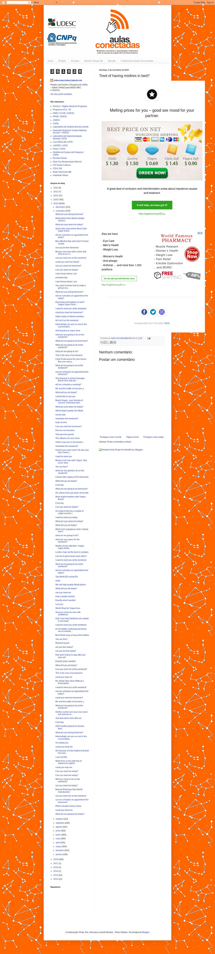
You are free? (61, 467)
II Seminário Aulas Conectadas (137, 60)
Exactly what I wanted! (65, 600)
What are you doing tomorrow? (69, 214)
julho (58, 831)
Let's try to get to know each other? (71, 556)
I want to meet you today (66, 517)
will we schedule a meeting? (68, 384)
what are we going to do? (66, 351)
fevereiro (60, 850)
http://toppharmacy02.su (152, 213)
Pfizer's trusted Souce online (68, 806)
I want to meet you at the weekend (70, 308)
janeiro (59, 854)
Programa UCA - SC (62, 109)
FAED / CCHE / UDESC (63, 113)
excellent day (61, 277)
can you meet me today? (66, 785)
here (167, 323)
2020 (56, 199)
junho (58, 835)
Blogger (145, 932)
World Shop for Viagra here (67, 608)
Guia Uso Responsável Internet (67, 162)
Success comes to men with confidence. (68, 613)
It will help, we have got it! (152, 205)
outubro (59, 819)
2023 (56, 188)
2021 (56, 195)
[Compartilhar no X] (108, 342)
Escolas (75, 60)
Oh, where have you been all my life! (72, 493)
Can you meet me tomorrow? (68, 426)
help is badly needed (65, 596)
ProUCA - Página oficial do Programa (70, 106)
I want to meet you (63, 456)
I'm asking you (61, 743)
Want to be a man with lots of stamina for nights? (68, 762)
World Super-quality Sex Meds (69, 410)
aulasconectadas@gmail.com (68, 80)
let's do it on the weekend (66, 320)
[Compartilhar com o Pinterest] (114, 342)
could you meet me (64, 747)
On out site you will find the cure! (119, 278)
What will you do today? (66, 392)
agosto (59, 827)
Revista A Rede (60, 158)
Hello (57, 581)
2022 (56, 191)
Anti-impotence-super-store (67, 330)
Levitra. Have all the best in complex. (72, 552)
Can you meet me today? (66, 270)
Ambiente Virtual (60, 175)
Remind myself (62, 643)
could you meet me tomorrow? (69, 312)
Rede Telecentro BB (62, 172)
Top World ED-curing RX (66, 577)
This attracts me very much (67, 438)
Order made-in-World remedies (69, 316)
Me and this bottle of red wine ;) (69, 388)
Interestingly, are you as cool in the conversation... (71, 325)
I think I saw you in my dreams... (69, 442)
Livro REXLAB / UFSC (63, 142)
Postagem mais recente (110, 437)
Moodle (112, 60)
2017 (56, 863)
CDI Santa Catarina (62, 165)
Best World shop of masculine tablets (72, 635)
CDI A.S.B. (57, 168)
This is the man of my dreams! (68, 355)
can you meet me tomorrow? (68, 266)
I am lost (59, 604)
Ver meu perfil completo (61, 94)
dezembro (61, 207)
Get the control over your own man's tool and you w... (71, 713)
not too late (60, 415)
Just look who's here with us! (68, 718)
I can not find (61, 757)
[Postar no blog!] (105, 342)
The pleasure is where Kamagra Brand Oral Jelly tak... (70, 379)
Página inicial (132, 437)
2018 (56, 859)
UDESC (56, 120)
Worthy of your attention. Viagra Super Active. (69, 547)
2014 (56, 871)
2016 (56, 867)
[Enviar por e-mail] (102, 342)
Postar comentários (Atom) (119, 442)
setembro (60, 823)
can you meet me (63, 592)
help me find (61, 422)
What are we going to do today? (69, 814)
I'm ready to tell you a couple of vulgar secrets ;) (69, 512)
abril (58, 842)
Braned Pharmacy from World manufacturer (68, 790)
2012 (56, 879)
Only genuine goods (64, 434)
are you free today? (64, 647)
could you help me (63, 677)
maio (58, 838)
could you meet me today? (67, 262)
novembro (61, 211)
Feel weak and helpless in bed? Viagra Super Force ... (69, 303)
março (59, 846)
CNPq (55, 123)
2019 (56, 203)
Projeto (62, 60)
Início (50, 60)
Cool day (59, 485)
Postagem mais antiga (153, 437)
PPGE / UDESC (60, 116)
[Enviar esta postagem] (148, 338)
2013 (56, 875)
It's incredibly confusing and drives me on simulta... (71, 630)
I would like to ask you (65, 396)
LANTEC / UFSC (60, 145)
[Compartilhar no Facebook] (111, 342)
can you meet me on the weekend (70, 258)
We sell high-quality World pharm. (70, 584)
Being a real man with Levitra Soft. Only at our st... (71, 252)
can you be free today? (65, 651)
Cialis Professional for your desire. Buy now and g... (71, 360)
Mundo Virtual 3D (93, 60)
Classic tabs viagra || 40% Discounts (72, 477)
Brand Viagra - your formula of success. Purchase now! (69, 401)
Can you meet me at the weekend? (71, 669)
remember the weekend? (66, 418)
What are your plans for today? (69, 224)
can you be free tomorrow (67, 247)
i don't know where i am (66, 274)
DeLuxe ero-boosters (65, 430)
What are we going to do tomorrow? (71, 341)
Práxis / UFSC (59, 149)
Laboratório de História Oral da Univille (71, 127)
